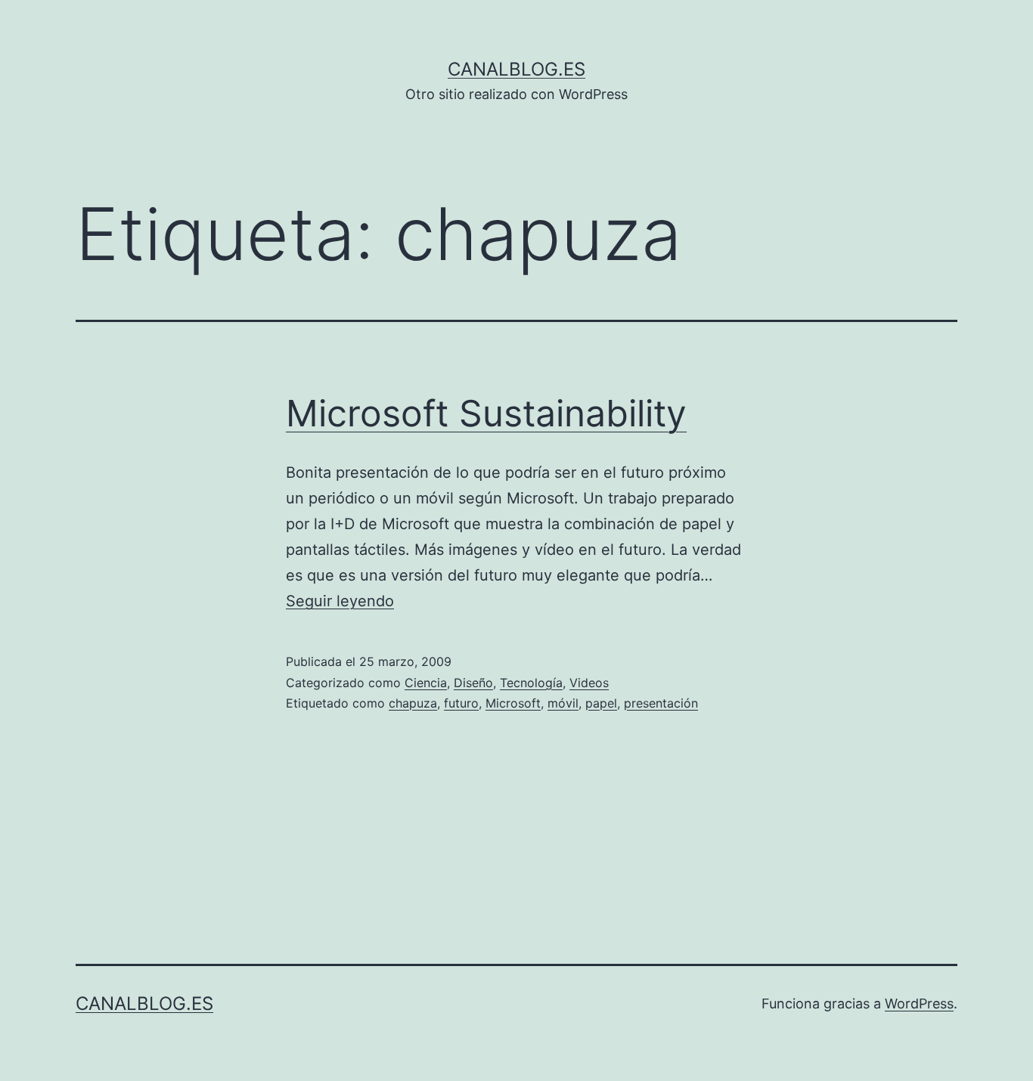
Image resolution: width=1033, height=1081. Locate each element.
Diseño (473, 682)
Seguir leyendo (340, 601)
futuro (461, 703)
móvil (563, 703)
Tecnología (531, 682)
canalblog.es (516, 69)
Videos (589, 682)
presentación (661, 703)
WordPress (919, 1003)
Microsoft (513, 703)
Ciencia (426, 682)
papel (601, 703)
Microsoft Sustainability (486, 413)
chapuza (413, 703)
